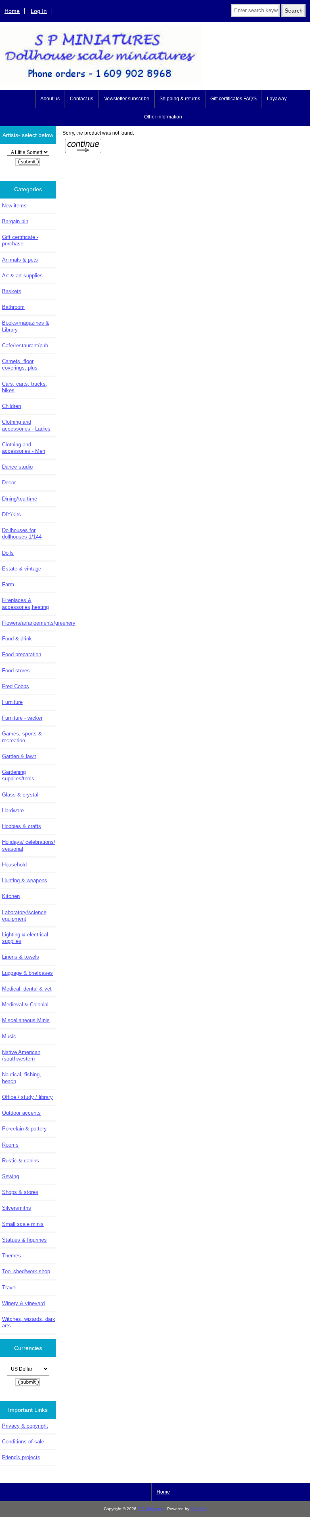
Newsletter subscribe (126, 98)
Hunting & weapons (24, 880)
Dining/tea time (19, 499)
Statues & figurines (24, 1240)
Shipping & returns (179, 98)
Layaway (277, 98)
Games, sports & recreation (22, 737)
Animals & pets (20, 260)
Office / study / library (27, 1097)
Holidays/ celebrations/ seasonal (28, 845)
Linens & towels (20, 957)
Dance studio (17, 467)
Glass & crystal (20, 795)
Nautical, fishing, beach (21, 1077)
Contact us (81, 98)
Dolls (8, 553)
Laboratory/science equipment (24, 915)
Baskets (11, 291)
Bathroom (13, 307)
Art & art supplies (22, 276)
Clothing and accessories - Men (23, 448)
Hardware (13, 810)
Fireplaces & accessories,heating (25, 603)
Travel (9, 1288)
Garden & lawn (19, 756)
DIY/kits (11, 514)
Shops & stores (20, 1192)
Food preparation (21, 654)
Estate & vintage (21, 569)
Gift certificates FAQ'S (233, 98)
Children (11, 406)
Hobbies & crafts (21, 826)
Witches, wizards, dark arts (28, 1322)
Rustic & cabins (20, 1161)
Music (9, 1036)
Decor (9, 483)
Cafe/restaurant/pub (25, 345)
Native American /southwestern (21, 1055)
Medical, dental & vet (27, 989)
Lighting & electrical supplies (25, 938)
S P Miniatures (151, 1508)
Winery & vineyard (23, 1303)
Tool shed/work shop (26, 1271)
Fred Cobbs (15, 686)
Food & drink (17, 639)
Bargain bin (15, 221)
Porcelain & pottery (24, 1129)
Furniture (12, 702)
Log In (39, 11)
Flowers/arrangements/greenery (29, 623)
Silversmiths (16, 1208)
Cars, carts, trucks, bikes (24, 387)
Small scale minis (23, 1224)
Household (14, 865)
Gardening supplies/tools (18, 775)
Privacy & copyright (25, 1426)
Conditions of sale (23, 1442)
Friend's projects (21, 1457)
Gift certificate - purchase (20, 240)
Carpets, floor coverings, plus (20, 364)
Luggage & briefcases (27, 973)
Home (12, 11)
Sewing (10, 1176)
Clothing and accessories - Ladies (26, 425)
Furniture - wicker (22, 718)
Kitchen (11, 896)
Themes (11, 1256)
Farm (8, 584)
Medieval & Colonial (25, 1004)
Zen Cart (199, 1508)
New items (14, 206)
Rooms (10, 1145)
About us (50, 98)
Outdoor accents (21, 1113)
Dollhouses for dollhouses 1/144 (22, 533)
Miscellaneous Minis (26, 1020)
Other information (163, 117)
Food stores (16, 671)
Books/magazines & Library (25, 326)
